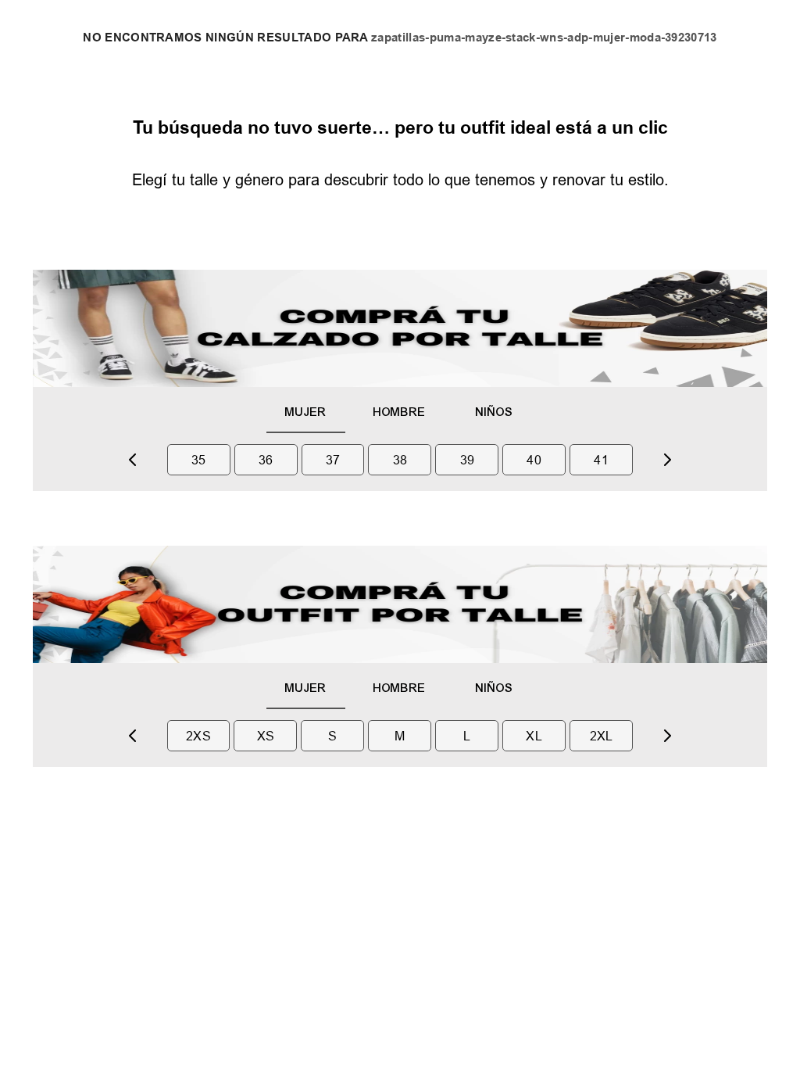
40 (534, 460)
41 (601, 460)
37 (333, 460)
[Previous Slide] (133, 459)
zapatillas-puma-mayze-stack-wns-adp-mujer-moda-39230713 (544, 38)
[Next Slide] (667, 459)
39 (467, 460)
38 (400, 460)
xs (266, 736)
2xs (198, 736)
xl (534, 736)
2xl (601, 736)
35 (198, 460)
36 (266, 460)
